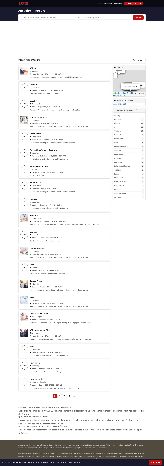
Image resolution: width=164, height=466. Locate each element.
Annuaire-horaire (119, 95)
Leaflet (117, 93)
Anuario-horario (99, 445)
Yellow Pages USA (45, 448)
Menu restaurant (85, 448)
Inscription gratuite (133, 3)
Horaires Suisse (47, 445)
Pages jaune (36, 445)
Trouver (138, 18)
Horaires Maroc (86, 445)
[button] (115, 72)
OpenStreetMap (128, 93)
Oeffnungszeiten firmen (126, 445)
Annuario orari (74, 445)
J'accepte (155, 462)
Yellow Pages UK (31, 448)
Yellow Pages (111, 445)
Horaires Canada (61, 445)
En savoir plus (73, 462)
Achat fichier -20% (120, 104)
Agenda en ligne (72, 448)
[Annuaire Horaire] (24, 3)
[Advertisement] (82, 37)
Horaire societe (59, 448)
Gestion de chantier (100, 448)
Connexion (118, 3)
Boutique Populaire (105, 3)
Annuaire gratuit (24, 445)
